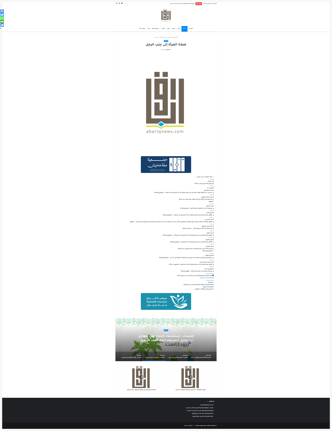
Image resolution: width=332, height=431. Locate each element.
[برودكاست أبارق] (166, 16)
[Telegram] (2, 25)
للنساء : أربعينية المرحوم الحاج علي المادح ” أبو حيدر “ (199, 407)
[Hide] (0, 28)
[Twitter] (2, 14)
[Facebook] (2, 11)
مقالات (163, 28)
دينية (179, 28)
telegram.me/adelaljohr (207, 278)
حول (148, 28)
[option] (166, 339)
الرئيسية (191, 28)
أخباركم (184, 28)
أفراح (168, 28)
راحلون (173, 28)
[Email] (2, 21)
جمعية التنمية (155, 28)
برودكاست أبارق (188, 425)
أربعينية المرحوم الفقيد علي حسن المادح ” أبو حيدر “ (182, 3)
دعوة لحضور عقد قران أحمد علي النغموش (202, 413)
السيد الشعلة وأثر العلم (206, 405)
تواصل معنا (142, 28)
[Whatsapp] (2, 18)
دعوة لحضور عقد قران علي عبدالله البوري (202, 416)
